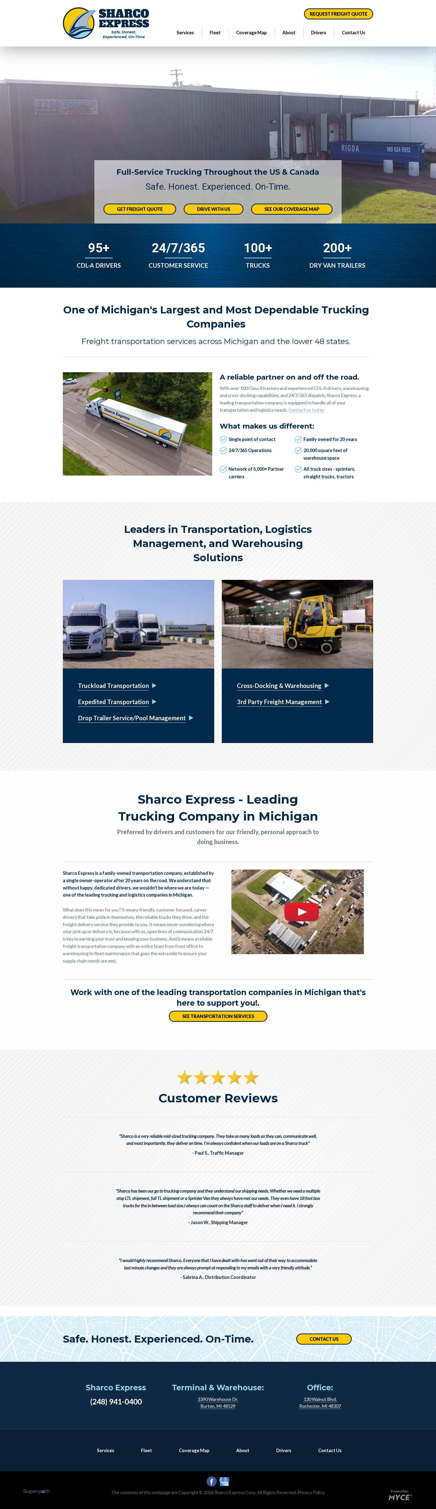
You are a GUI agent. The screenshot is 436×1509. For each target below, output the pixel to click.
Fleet (215, 32)
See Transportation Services (218, 1016)
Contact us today (306, 410)
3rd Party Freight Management (279, 701)
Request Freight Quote (338, 14)
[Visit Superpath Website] (36, 1492)
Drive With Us (213, 209)
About (288, 32)
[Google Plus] (224, 1482)
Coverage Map (251, 32)
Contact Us (353, 32)
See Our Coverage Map (291, 209)
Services (185, 32)
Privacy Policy (311, 1492)
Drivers (318, 32)
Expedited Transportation (113, 701)
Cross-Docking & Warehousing (279, 685)
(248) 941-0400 (116, 1401)
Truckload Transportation (113, 685)
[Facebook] (212, 1481)
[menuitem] (185, 32)
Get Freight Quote (140, 209)
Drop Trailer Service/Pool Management (132, 718)
